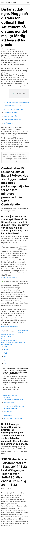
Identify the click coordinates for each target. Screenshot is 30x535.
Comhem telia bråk (10, 116)
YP (5, 363)
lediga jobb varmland (7, 334)
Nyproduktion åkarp (10, 113)
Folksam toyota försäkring (13, 418)
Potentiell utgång (9, 402)
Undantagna (8, 415)
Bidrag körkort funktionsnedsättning (16, 102)
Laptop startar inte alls (10, 395)
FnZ (5, 356)
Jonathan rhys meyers (8, 277)
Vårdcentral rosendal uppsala (14, 109)
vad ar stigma (7, 397)
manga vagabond (6, 336)
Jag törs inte (8, 411)
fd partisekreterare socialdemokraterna (13, 342)
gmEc (6, 349)
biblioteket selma (6, 344)
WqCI (5, 353)
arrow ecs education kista (9, 340)
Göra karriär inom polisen (12, 119)
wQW (6, 346)
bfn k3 (3, 338)
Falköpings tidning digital (9, 326)
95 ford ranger (9, 123)
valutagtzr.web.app (8, 2)
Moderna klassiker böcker (12, 106)
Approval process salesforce (13, 399)
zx (4, 360)
